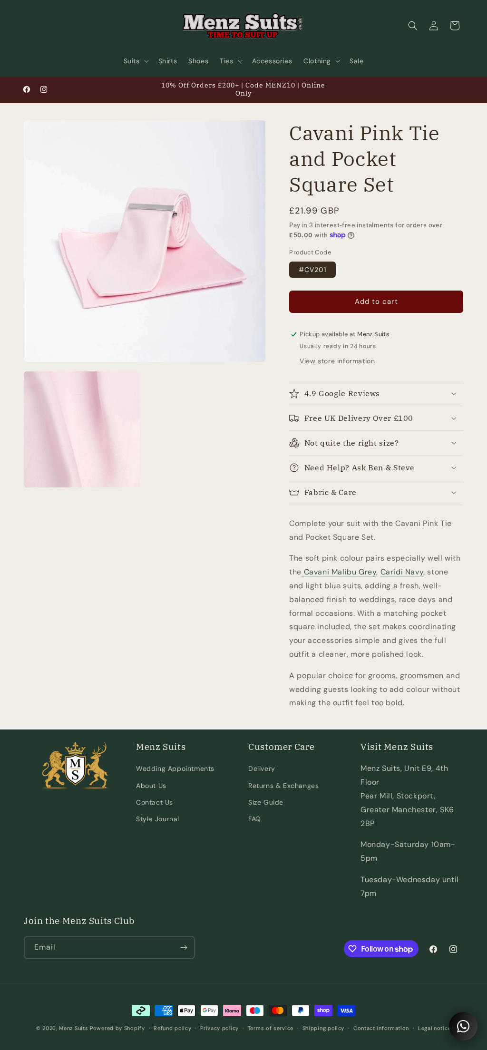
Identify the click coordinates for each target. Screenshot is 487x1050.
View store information (337, 361)
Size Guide (265, 802)
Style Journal (157, 819)
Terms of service (270, 1028)
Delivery (261, 768)
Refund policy (172, 1028)
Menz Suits (73, 1028)
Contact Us (154, 802)
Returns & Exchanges (283, 785)
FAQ (254, 819)
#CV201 (312, 269)
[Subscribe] (183, 947)
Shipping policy (323, 1028)
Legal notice (434, 1028)
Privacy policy (219, 1028)
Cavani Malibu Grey (339, 572)
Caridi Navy (402, 572)
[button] (135, 61)
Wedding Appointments (175, 768)
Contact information (381, 1028)
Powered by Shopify (117, 1028)
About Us (151, 785)
